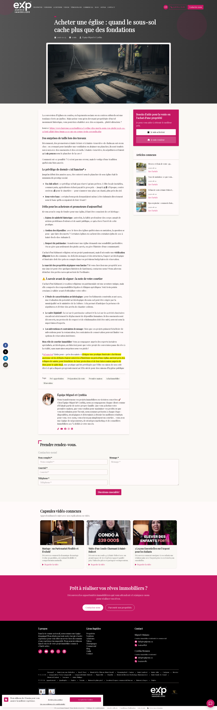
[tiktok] (58, 428)
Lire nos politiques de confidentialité (52, 704)
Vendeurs (90, 636)
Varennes (66, 677)
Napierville (99, 675)
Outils (88, 651)
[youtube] (62, 428)
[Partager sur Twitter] (5, 351)
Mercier (175, 672)
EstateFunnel (64, 708)
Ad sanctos (48, 354)
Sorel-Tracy (82, 672)
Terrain (81, 680)
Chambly (110, 675)
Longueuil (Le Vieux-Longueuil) (60, 675)
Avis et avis (141, 708)
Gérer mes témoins (156, 708)
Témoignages (91, 643)
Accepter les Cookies (85, 700)
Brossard (50, 672)
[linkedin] (72, 428)
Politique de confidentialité (96, 708)
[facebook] (65, 428)
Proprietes (90, 633)
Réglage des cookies (55, 700)
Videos (89, 641)
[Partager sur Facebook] (5, 345)
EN (166, 7)
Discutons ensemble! (108, 492)
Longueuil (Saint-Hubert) (83, 675)
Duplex (73, 680)
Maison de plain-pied (95, 680)
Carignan (166, 672)
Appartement (51, 680)
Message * (114, 457)
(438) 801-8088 (179, 7)
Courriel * (42, 468)
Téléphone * (43, 478)
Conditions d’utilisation (127, 708)
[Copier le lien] (5, 364)
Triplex (153, 680)
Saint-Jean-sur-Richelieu (66, 672)
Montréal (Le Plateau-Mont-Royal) (102, 672)
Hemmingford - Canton (125, 672)
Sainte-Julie (155, 672)
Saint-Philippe (77, 677)
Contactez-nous (195, 7)
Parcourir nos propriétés (119, 607)
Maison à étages (141, 680)
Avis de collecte (112, 708)
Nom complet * (45, 457)
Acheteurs (90, 638)
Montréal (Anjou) (53, 677)
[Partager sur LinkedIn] (5, 358)
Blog (88, 648)
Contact (89, 653)
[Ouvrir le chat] (210, 703)
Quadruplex (63, 680)
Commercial (91, 646)
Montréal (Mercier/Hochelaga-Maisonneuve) (132, 675)
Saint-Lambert (142, 672)
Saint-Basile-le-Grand (159, 675)
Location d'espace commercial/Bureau (119, 680)
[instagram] (69, 428)
